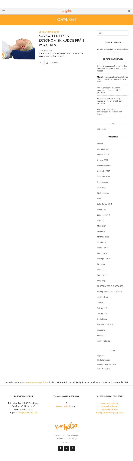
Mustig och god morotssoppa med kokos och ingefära (109, 111)
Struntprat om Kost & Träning (109, 291)
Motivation (101, 226)
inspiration (101, 187)
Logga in (101, 355)
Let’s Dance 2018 (104, 204)
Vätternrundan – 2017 (106, 324)
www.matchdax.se (109, 403)
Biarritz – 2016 (103, 154)
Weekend (101, 330)
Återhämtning (103, 149)
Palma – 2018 (103, 248)
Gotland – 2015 (103, 171)
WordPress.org (103, 369)
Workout (100, 335)
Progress (101, 264)
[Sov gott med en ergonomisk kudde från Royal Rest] (18, 47)
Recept (100, 270)
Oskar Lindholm (64, 406)
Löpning (100, 220)
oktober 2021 (102, 129)
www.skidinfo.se (110, 409)
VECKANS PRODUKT (49, 32)
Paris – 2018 (102, 253)
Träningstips (102, 313)
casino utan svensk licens (35, 382)
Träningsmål (102, 308)
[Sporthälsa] (66, 11)
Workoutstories (103, 341)
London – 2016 (103, 215)
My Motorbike (103, 237)
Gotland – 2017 (103, 176)
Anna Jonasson (103, 88)
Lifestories (101, 209)
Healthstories (102, 182)
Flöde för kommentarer (107, 364)
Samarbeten (102, 275)
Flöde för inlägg (103, 360)
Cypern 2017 (102, 160)
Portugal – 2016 (104, 259)
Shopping (101, 280)
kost (99, 198)
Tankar (100, 302)
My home (101, 231)
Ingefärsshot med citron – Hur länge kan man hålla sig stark (112, 79)
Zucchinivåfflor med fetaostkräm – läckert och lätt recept (112, 68)
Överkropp (101, 242)
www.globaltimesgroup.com (109, 412)
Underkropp (102, 319)
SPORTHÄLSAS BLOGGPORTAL (110, 286)
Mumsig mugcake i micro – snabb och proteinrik (109, 90)
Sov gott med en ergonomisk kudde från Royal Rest (61, 40)
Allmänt (100, 144)
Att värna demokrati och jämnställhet (112, 49)
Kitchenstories (103, 193)
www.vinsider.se (109, 406)
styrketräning (102, 297)
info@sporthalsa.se (27, 412)
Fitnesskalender (104, 165)
